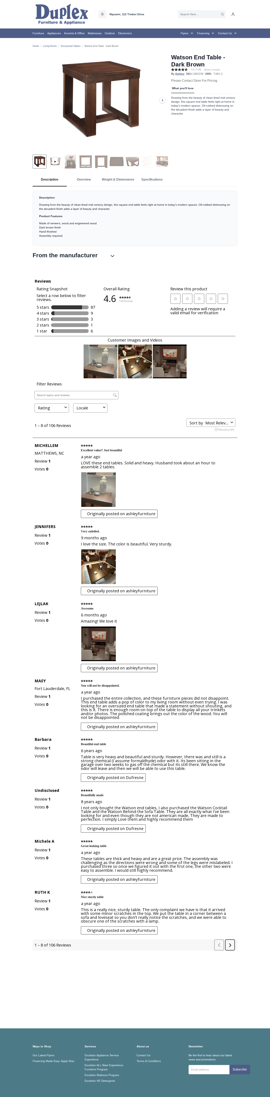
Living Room (50, 46)
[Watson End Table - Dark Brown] (100, 100)
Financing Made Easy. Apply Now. (54, 1061)
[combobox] (202, 14)
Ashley (179, 73)
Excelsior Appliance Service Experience (102, 1057)
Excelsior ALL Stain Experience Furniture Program (104, 1067)
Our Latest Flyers (43, 1055)
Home (36, 46)
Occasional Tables (70, 46)
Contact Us (143, 1055)
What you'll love (183, 88)
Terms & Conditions (149, 1061)
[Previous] (38, 100)
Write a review (212, 70)
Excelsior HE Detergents (100, 1080)
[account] (233, 14)
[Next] (162, 100)
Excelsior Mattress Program (102, 1075)
